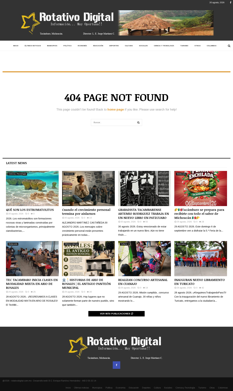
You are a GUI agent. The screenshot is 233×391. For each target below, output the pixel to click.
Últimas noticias (33, 46)
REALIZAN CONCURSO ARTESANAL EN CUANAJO (143, 282)
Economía (82, 46)
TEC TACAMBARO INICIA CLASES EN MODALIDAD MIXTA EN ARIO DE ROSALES (32, 284)
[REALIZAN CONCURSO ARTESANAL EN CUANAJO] (144, 258)
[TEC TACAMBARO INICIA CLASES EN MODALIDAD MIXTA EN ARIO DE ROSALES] (32, 258)
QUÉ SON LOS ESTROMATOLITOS (30, 210)
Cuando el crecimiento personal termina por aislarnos (86, 212)
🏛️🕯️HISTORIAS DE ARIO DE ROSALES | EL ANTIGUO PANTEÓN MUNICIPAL (86, 284)
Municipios (52, 46)
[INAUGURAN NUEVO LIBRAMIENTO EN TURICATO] (200, 258)
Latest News (16, 163)
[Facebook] (116, 365)
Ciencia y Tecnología (164, 46)
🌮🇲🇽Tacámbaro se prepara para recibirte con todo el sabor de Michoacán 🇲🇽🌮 (199, 214)
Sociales (143, 46)
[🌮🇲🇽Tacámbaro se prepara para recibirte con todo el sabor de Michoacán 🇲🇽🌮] (200, 188)
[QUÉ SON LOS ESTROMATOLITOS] (32, 188)
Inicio (15, 46)
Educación (98, 46)
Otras (197, 46)
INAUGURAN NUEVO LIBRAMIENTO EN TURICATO (199, 282)
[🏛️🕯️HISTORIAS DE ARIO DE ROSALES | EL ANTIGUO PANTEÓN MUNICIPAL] (88, 258)
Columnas (211, 46)
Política (67, 46)
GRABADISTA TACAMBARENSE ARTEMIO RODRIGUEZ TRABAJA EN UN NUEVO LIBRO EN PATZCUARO (143, 214)
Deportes (114, 46)
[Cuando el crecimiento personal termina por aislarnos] (88, 188)
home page (115, 109)
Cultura (129, 46)
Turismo (184, 46)
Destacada (69, 174)
